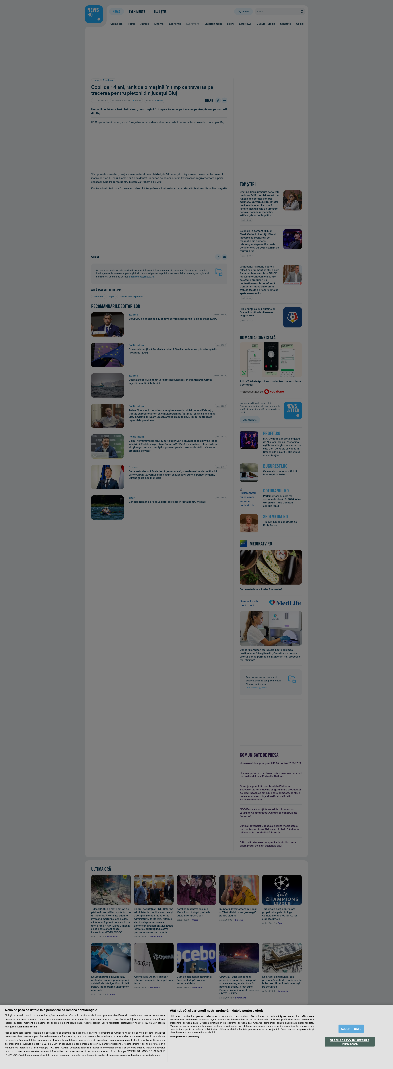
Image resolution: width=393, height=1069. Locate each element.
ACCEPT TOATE (351, 1029)
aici (31, 1047)
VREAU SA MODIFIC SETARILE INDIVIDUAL (349, 1041)
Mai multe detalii (27, 1026)
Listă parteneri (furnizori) (184, 1036)
